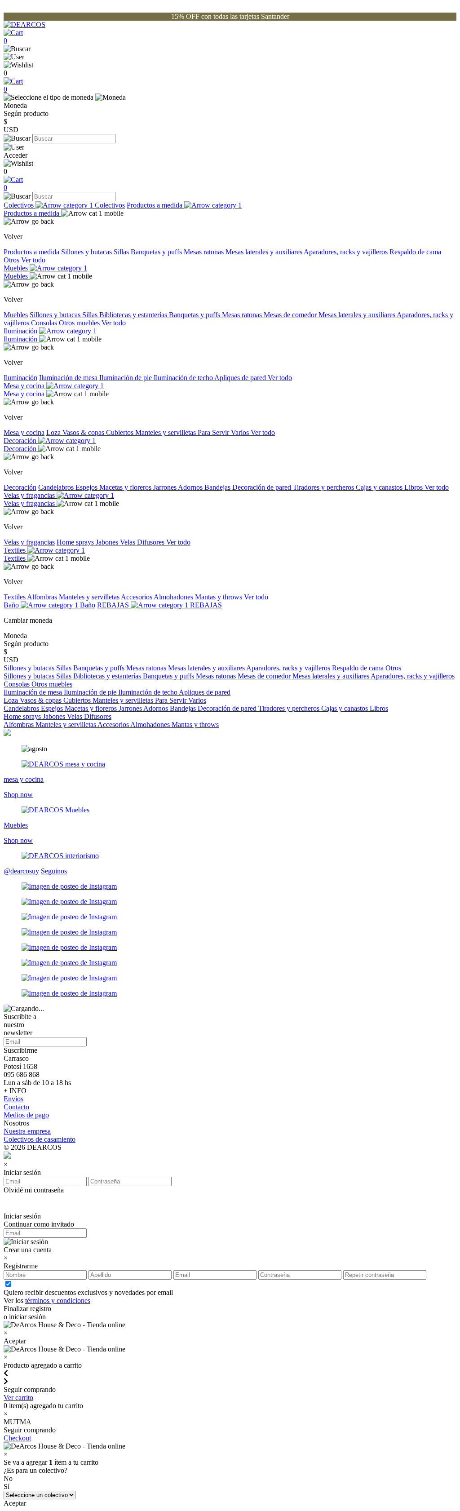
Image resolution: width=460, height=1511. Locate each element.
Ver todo (33, 260)
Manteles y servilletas (166, 432)
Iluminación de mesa (69, 377)
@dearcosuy (21, 871)
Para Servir (214, 432)
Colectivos (19, 205)
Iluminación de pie (126, 377)
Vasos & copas (84, 432)
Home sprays (76, 542)
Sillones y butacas (87, 252)
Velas (128, 542)
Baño (12, 605)
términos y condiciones (57, 1300)
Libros (414, 487)
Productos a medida (155, 205)
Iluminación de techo (184, 377)
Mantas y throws (219, 597)
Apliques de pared (241, 377)
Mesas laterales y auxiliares (265, 252)
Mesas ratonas (205, 252)
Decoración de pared (262, 487)
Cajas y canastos (380, 487)
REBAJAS (114, 605)
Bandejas (218, 487)
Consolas (45, 323)
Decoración (21, 440)
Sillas (122, 252)
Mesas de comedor (291, 315)
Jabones (108, 542)
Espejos (87, 487)
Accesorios (137, 597)
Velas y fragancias (30, 495)
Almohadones (174, 597)
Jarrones (165, 487)
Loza (54, 432)
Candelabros (56, 487)
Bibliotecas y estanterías (134, 315)
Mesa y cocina (25, 386)
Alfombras (43, 597)
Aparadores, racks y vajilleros (346, 252)
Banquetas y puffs (157, 252)
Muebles (17, 268)
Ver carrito (18, 1397)
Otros (12, 260)
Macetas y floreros (126, 487)
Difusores (151, 542)
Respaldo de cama (415, 252)
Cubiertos (120, 432)
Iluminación (21, 331)
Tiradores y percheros (324, 487)
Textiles (15, 550)
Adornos (191, 487)
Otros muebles (80, 323)
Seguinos (54, 871)
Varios (241, 432)
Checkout (17, 1438)
